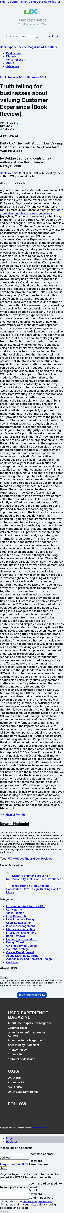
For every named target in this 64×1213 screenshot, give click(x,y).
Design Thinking (16, 942)
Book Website (9, 173)
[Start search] (37, 37)
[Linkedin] (36, 1112)
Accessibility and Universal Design (29, 959)
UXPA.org (14, 1077)
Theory (29, 858)
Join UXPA (15, 1087)
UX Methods (16, 858)
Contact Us (15, 1054)
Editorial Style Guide (21, 1059)
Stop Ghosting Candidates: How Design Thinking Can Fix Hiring (33, 889)
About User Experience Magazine (30, 1023)
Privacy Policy (17, 1049)
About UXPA (16, 1082)
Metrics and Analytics (20, 929)
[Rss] (49, 1112)
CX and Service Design (21, 945)
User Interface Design (20, 919)
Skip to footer (51, 1)
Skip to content (10, 1)
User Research (16, 916)
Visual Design (15, 912)
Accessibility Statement (23, 1045)
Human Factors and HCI (21, 939)
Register (11, 1141)
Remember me (38, 1164)
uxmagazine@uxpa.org (40, 1127)
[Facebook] (12, 1112)
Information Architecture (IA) (25, 906)
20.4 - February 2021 (32, 77)
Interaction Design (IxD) (22, 932)
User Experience (32, 20)
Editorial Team (17, 1027)
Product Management (20, 926)
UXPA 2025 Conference (23, 1091)
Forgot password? (12, 1164)
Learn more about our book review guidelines (31, 211)
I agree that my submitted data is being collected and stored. (28, 1206)
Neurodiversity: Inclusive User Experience (34, 879)
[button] (32, 28)
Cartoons (12, 962)
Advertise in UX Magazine (25, 1040)
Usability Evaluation (19, 922)
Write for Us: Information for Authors (26, 1034)
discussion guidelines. (37, 1201)
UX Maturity (14, 909)
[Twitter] (24, 1112)
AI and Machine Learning (22, 955)
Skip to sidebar (31, 1)
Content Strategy (17, 949)
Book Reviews (9, 77)
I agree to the (27, 1201)
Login (9, 1138)
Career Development (20, 952)
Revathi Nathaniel (14, 824)
